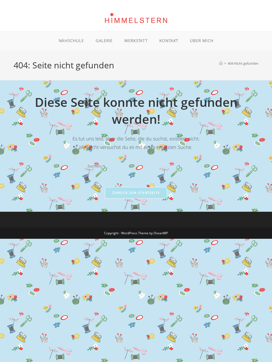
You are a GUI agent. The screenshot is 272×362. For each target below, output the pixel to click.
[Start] (221, 63)
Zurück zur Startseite (136, 192)
